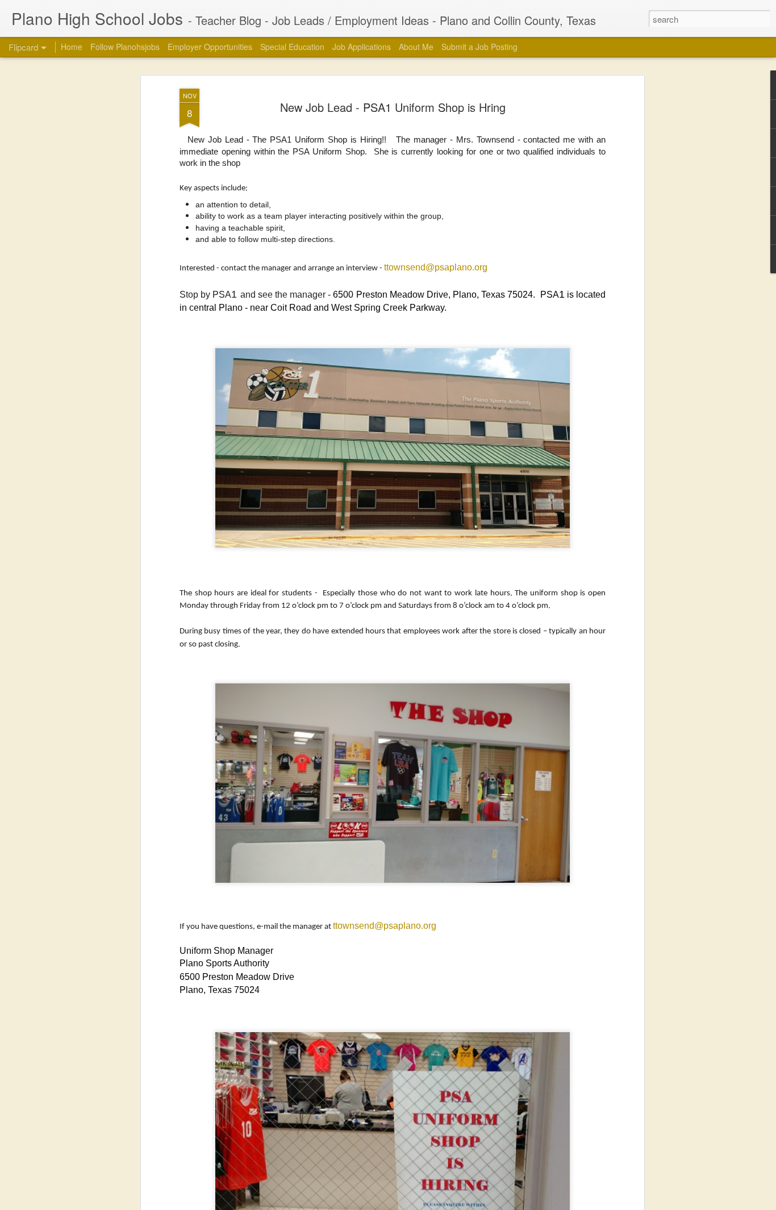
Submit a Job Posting (479, 46)
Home (71, 46)
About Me (416, 46)
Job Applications (361, 46)
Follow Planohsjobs (125, 46)
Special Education (292, 46)
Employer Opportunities (210, 46)
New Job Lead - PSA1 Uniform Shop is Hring (393, 107)
